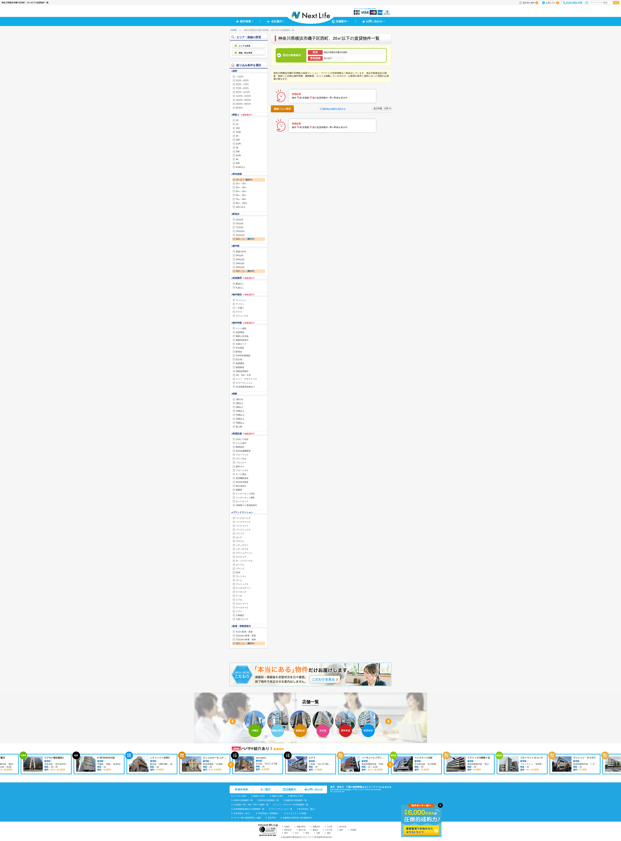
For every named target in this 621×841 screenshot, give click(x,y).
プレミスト (241, 576)
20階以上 (240, 419)
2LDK (238, 143)
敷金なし (240, 283)
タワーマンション (244, 383)
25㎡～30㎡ (241, 183)
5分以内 (239, 223)
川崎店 (287, 827)
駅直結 (239, 351)
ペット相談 (241, 328)
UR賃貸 (353, 830)
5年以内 (239, 255)
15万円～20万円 (243, 100)
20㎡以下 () (244, 179)
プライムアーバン (244, 553)
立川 (297, 833)
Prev (233, 721)
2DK (238, 140)
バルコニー (241, 462)
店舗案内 (291, 789)
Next (388, 721)
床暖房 (239, 490)
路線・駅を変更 (245, 53)
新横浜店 (316, 827)
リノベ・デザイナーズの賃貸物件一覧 (291, 805)
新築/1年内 (241, 251)
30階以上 (240, 423)
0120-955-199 (574, 2)
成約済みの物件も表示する (334, 109)
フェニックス (242, 584)
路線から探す (259, 796)
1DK (238, 128)
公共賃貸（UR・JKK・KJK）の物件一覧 (250, 805)
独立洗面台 (241, 486)
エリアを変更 (244, 46)
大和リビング (242, 619)
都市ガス (240, 466)
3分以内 (239, 219)
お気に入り (552, 3)
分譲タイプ (241, 344)
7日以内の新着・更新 (246, 639)
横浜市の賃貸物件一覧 (269, 800)
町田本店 (287, 830)
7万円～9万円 (242, 88)
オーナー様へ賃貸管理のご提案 (247, 818)
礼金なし (240, 287)
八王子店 (328, 830)
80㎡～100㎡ (242, 203)
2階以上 (239, 403)
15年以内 (240, 263)
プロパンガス (242, 470)
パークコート (242, 526)
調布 (329, 833)
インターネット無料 (245, 497)
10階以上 (240, 411)
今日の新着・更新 (244, 632)
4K (237, 159)
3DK (238, 151)
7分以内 (239, 227)
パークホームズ (243, 518)
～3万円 (239, 76)
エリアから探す (240, 796)
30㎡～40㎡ (241, 187)
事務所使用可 (242, 340)
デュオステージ (243, 588)
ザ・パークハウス (244, 561)
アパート (240, 304)
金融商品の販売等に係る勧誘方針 (297, 818)
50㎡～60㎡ (241, 195)
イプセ (239, 600)
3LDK (238, 155)
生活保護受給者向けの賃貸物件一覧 (248, 809)
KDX (238, 572)
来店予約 (271, 818)
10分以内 (240, 231)
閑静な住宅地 (242, 336)
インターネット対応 (245, 493)
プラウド (240, 541)
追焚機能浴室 (242, 478)
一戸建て (240, 308)
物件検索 (243, 789)
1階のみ (239, 399)
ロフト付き (241, 458)
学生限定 (240, 348)
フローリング (242, 455)
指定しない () (245, 239)
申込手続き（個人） (307, 809)
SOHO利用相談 (243, 355)
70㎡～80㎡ (241, 199)
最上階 (239, 426)
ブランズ (240, 568)
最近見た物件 (530, 3)
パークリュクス (243, 529)
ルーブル (240, 565)
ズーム (239, 580)
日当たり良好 (242, 439)
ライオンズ (241, 592)
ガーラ (239, 537)
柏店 (341, 830)
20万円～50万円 (243, 104)
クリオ (239, 596)
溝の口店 (302, 830)
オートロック (242, 501)
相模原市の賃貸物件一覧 (296, 800)
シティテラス (242, 549)
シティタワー (242, 545)
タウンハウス (242, 316)
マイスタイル (242, 607)
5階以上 (239, 407)
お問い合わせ (315, 789)
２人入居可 (241, 443)
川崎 (318, 833)
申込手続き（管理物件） (269, 813)
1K (237, 124)
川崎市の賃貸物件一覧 (243, 800)
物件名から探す (297, 796)
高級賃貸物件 (242, 371)
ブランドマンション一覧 (281, 809)
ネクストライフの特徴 (296, 813)
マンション (241, 300)
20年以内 (240, 267)
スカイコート (242, 603)
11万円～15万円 (243, 96)
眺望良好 (240, 447)
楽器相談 (240, 332)
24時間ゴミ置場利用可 (246, 505)
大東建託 (240, 615)
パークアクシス (243, 522)
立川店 (329, 827)
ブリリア (240, 533)
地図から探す (277, 796)
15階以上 (240, 415)
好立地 (239, 359)
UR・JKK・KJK (243, 375)
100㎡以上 (240, 207)
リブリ (239, 611)
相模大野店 (301, 827)
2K (237, 136)
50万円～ (240, 108)
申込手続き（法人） (242, 813)
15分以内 (240, 235)
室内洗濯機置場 (243, 451)
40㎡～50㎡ (241, 191)
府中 (286, 833)
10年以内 (240, 259)
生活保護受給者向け (245, 387)
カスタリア (241, 557)
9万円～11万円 (243, 92)
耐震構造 (240, 367)
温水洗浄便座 (242, 482)
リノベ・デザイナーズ (246, 379)
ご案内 (267, 789)
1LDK (238, 132)
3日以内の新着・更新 (246, 635)
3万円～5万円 (242, 80)
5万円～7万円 (242, 84)
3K (237, 147)
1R (237, 120)
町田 (307, 833)
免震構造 (240, 363)
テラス (239, 312)
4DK (238, 163)
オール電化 (241, 474)
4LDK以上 (240, 167)
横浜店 (315, 830)
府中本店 (343, 827)
